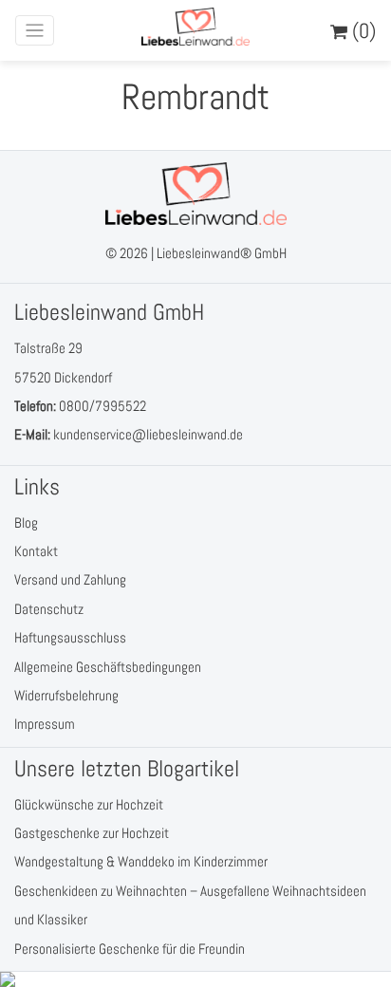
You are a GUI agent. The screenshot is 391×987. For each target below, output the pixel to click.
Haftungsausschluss (70, 637)
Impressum (44, 724)
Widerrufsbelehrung (66, 695)
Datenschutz (49, 609)
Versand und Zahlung (70, 579)
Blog (26, 522)
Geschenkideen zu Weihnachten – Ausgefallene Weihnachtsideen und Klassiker (190, 905)
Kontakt (36, 551)
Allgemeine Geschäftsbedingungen (107, 667)
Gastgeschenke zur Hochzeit (91, 833)
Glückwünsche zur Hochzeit (88, 804)
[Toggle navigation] (34, 31)
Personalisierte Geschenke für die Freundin (129, 949)
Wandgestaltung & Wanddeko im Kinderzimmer (141, 861)
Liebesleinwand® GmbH (222, 253)
